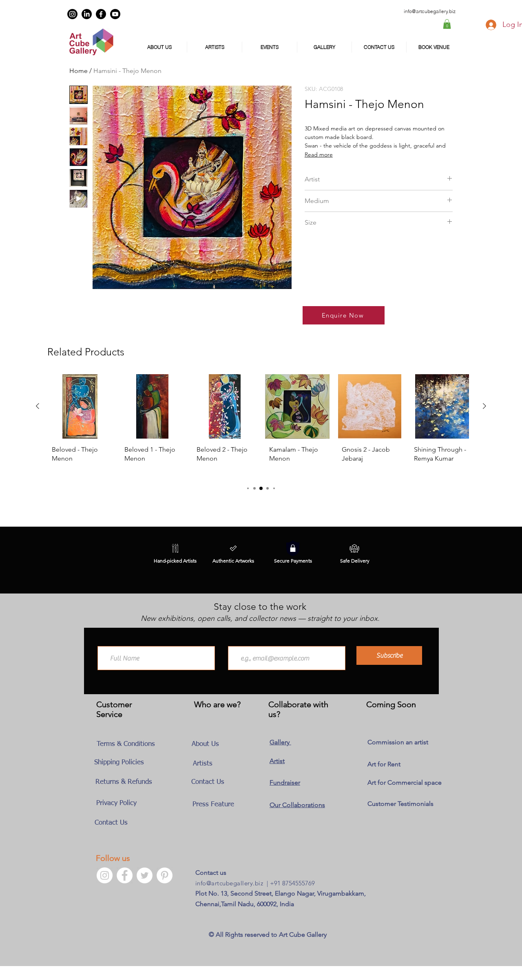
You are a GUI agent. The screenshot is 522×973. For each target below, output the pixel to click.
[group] (261, 425)
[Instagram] (72, 14)
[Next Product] (484, 406)
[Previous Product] (37, 406)
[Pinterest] (165, 875)
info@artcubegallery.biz (229, 883)
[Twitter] (145, 875)
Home (78, 71)
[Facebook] (101, 14)
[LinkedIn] (87, 14)
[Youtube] (115, 14)
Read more (319, 154)
